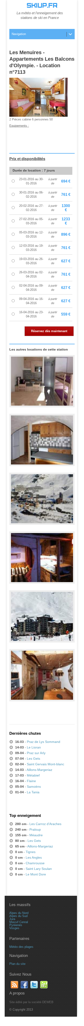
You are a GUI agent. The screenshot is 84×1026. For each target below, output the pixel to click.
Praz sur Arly (36, 753)
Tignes (30, 852)
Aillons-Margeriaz (39, 770)
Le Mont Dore (36, 874)
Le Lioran (34, 747)
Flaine (31, 781)
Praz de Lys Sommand (43, 742)
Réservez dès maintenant (49, 331)
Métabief (33, 775)
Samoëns (34, 786)
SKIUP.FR (42, 6)
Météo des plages (21, 947)
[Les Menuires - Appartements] (42, 499)
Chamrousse (35, 863)
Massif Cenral (18, 922)
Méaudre (36, 835)
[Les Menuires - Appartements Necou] (42, 675)
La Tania (33, 792)
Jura (12, 919)
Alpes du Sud (18, 916)
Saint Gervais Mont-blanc (45, 764)
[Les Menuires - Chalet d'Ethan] (42, 440)
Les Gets (33, 758)
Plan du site (17, 964)
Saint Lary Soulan (39, 869)
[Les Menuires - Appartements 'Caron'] (42, 381)
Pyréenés (15, 925)
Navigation (19, 34)
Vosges (14, 928)
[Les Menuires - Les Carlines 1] (42, 616)
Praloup (35, 829)
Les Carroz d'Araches (45, 824)
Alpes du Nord (18, 913)
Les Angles (34, 857)
